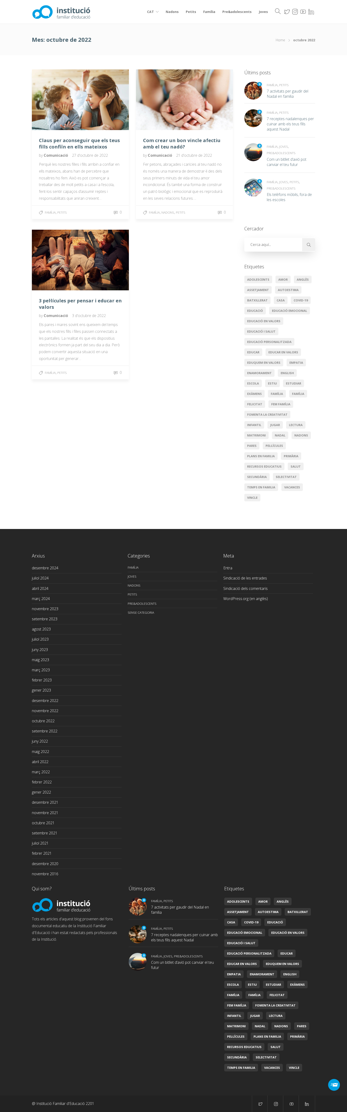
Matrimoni (256, 435)
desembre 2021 (45, 802)
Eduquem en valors (263, 362)
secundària (257, 477)
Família (209, 11)
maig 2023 (40, 659)
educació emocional (289, 311)
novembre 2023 (45, 608)
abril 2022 (40, 761)
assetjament (258, 290)
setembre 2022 (44, 731)
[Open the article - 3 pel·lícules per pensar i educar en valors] (56, 260)
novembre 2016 (45, 873)
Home (280, 40)
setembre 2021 (44, 833)
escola (253, 383)
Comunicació (56, 155)
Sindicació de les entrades (245, 578)
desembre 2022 (45, 700)
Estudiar (293, 383)
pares (252, 446)
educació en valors (263, 321)
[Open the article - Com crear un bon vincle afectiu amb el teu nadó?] (160, 99)
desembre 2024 (45, 568)
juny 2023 (40, 649)
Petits (191, 11)
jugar (275, 425)
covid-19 (301, 300)
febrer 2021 (42, 853)
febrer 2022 (42, 782)
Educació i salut (261, 331)
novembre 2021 (45, 812)
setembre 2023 (44, 619)
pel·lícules (274, 446)
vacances (292, 487)
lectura (296, 425)
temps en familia (261, 487)
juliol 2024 (40, 578)
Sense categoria (141, 612)
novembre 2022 (45, 710)
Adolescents (258, 279)
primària (291, 456)
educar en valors (283, 352)
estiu (272, 383)
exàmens (254, 394)
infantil (254, 425)
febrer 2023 (42, 680)
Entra (227, 568)
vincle (252, 497)
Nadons (172, 11)
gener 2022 (41, 792)
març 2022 (41, 771)
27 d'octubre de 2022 (90, 155)
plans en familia (261, 456)
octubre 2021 (43, 822)
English (287, 373)
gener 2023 (41, 690)
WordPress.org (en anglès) (245, 598)
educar (253, 352)
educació (255, 311)
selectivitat (286, 477)
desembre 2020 (45, 863)
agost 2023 (41, 629)
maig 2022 (40, 751)
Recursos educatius (264, 466)
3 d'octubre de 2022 (89, 315)
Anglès (303, 279)
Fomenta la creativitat (267, 414)
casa (281, 300)
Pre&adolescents (237, 11)
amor (283, 279)
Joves (263, 11)
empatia (296, 362)
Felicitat (254, 404)
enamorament (259, 373)
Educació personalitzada (269, 342)
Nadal (280, 435)
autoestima (288, 290)
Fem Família (280, 404)
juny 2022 (40, 741)
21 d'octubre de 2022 (194, 155)
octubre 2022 (43, 720)
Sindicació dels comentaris (245, 588)
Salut (296, 466)
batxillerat (257, 300)
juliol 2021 (40, 843)
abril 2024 (40, 588)
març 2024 (41, 598)
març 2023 (41, 669)
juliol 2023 (40, 639)
